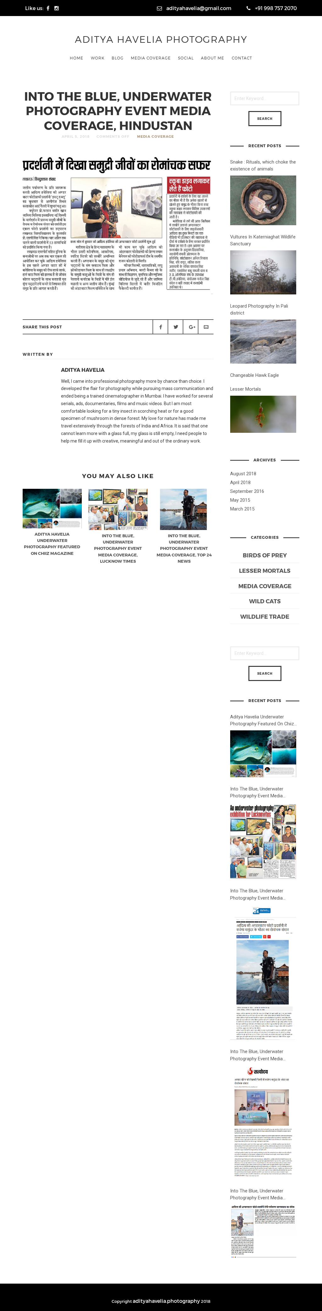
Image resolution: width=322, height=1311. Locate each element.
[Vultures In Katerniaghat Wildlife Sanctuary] (263, 272)
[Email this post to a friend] (206, 327)
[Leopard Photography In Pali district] (263, 342)
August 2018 (243, 474)
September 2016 (247, 491)
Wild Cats (265, 601)
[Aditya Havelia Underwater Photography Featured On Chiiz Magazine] (263, 753)
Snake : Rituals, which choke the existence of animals (263, 165)
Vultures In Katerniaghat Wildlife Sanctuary (263, 240)
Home (76, 58)
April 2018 (240, 482)
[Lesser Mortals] (263, 414)
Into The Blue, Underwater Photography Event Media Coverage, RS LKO (256, 1194)
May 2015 (240, 500)
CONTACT (242, 58)
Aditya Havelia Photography (161, 39)
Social (186, 58)
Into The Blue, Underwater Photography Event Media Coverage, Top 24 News (256, 894)
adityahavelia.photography (166, 1301)
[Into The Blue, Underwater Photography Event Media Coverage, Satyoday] (263, 1122)
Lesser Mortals (245, 389)
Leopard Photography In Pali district (259, 309)
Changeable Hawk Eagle (254, 375)
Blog (118, 58)
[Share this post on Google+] (190, 327)
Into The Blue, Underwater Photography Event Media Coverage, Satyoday (256, 1055)
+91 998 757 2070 (275, 8)
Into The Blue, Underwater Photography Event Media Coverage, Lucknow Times (257, 792)
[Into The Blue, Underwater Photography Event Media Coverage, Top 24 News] (263, 972)
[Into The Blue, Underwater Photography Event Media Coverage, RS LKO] (263, 1232)
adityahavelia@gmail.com (198, 8)
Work (97, 58)
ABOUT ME (212, 58)
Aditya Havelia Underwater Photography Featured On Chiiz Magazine (262, 720)
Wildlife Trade (264, 616)
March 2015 (242, 509)
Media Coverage (151, 58)
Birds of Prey (265, 555)
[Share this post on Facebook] (160, 327)
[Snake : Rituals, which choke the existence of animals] (263, 200)
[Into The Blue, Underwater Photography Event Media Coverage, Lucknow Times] (263, 841)
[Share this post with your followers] (175, 327)
